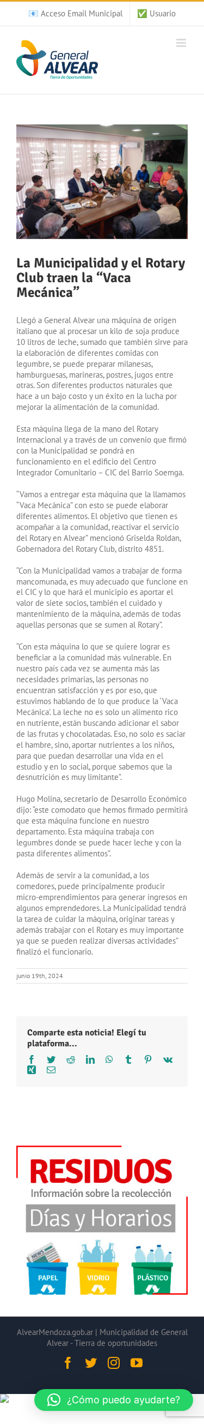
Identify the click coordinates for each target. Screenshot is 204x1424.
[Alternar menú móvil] (182, 43)
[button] (113, 1400)
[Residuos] (102, 1151)
